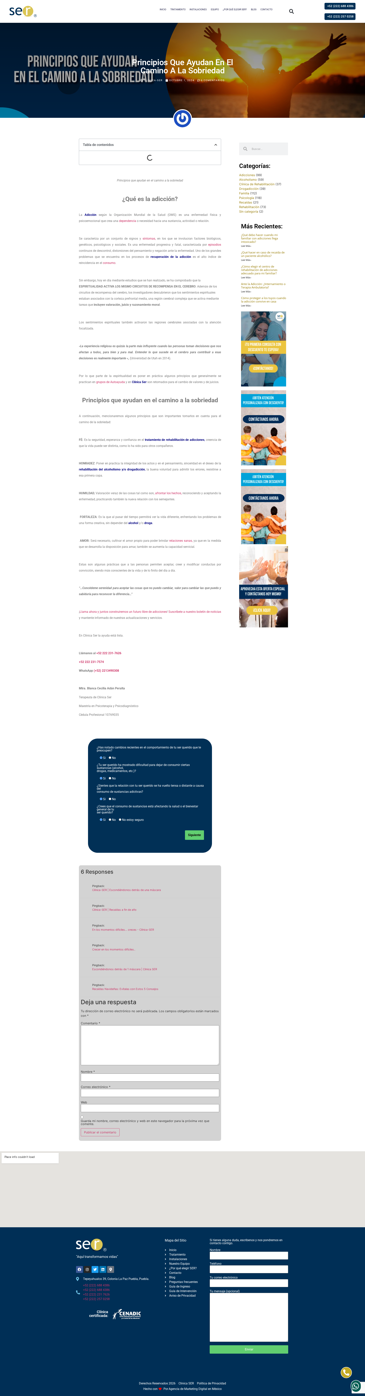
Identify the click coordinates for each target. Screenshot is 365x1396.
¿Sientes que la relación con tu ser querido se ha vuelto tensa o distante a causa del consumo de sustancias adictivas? (150, 788)
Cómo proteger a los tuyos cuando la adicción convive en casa (263, 299)
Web (84, 1102)
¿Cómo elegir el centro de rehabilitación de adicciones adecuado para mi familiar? (259, 269)
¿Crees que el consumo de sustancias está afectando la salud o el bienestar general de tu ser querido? (147, 809)
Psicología (246, 198)
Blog (253, 9)
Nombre (88, 1071)
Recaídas (245, 202)
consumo (109, 263)
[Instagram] (87, 1269)
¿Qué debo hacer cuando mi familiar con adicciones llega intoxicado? (259, 238)
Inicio (163, 9)
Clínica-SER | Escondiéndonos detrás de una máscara (126, 890)
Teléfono (215, 1263)
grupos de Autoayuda (111, 382)
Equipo (215, 9)
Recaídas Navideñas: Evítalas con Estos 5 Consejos (125, 989)
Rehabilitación (249, 207)
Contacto (266, 9)
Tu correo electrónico (224, 1277)
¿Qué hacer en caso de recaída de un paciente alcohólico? (263, 254)
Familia (244, 193)
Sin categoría (248, 211)
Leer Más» (246, 246)
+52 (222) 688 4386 (96, 1285)
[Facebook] (79, 1269)
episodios (214, 244)
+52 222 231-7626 (108, 653)
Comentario (90, 1023)
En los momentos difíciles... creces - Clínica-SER (123, 929)
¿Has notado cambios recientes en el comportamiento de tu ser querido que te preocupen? (149, 749)
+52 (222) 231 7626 (96, 1294)
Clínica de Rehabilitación (257, 184)
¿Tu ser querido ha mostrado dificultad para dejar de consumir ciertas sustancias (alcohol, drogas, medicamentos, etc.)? (143, 768)
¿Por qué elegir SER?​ (235, 9)
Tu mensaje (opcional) (225, 1291)
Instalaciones (198, 9)
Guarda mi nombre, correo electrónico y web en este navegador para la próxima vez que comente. (145, 1122)
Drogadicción (249, 189)
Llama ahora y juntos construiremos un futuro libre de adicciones (123, 612)
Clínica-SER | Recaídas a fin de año (114, 909)
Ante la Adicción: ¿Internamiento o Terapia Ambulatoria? (263, 285)
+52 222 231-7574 (91, 662)
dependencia (127, 221)
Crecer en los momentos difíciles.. (113, 949)
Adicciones (247, 175)
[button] (291, 11)
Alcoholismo (248, 179)
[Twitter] (95, 1269)
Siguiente (194, 835)
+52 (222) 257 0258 (96, 1299)
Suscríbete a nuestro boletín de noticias (194, 612)
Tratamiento (178, 9)
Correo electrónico (95, 1086)
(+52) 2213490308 (106, 670)
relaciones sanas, (181, 540)
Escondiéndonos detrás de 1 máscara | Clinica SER (124, 969)
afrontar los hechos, (168, 493)
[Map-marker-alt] (110, 1269)
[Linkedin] (102, 1269)
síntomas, (149, 238)
